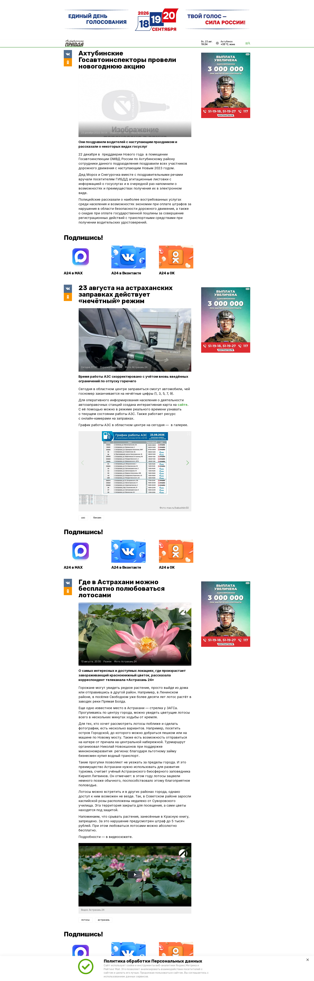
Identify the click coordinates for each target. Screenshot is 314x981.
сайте (182, 405)
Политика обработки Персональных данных (153, 961)
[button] (187, 462)
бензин (97, 517)
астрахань (104, 920)
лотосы (85, 920)
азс (83, 517)
